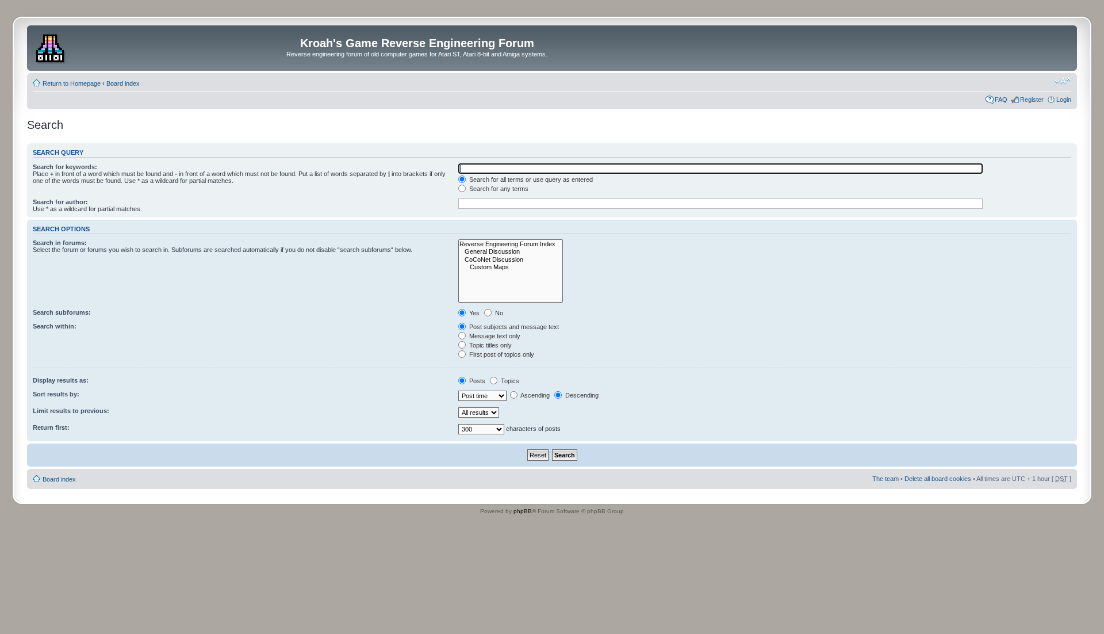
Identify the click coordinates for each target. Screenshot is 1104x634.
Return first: (51, 427)
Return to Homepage (72, 83)
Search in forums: (60, 242)
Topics (509, 380)
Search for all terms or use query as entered (530, 179)
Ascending (534, 395)
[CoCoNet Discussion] (510, 259)
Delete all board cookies (937, 478)
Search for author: (60, 201)
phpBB (522, 511)
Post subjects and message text (513, 326)
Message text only (493, 336)
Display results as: (61, 380)
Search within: (54, 326)
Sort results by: (56, 394)
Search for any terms (497, 188)
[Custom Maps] (510, 267)
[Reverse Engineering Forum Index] (510, 244)
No (498, 313)
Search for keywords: (65, 166)
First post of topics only (500, 354)
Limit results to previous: (71, 410)
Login (1063, 99)
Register (1032, 99)
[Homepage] (51, 46)
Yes (473, 313)
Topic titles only (489, 345)
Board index (123, 83)
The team (885, 478)
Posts (476, 380)
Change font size (1063, 81)
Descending (581, 395)
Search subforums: (62, 312)
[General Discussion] (510, 251)
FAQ (1001, 99)
